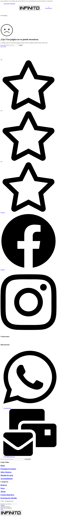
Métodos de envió (7, 475)
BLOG (40, 13)
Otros (3, 488)
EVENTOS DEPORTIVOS (13, 13)
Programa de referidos (9, 498)
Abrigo (3, 491)
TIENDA (3, 13)
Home (3, 465)
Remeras (4, 485)
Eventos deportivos (7, 495)
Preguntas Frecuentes (8, 469)
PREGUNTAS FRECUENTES (29, 13)
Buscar (20, 45)
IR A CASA (3, 46)
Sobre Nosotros (6, 472)
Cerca (2, 506)
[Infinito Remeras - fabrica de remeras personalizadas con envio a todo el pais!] (29, 11)
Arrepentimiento (7, 478)
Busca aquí (3, 45)
